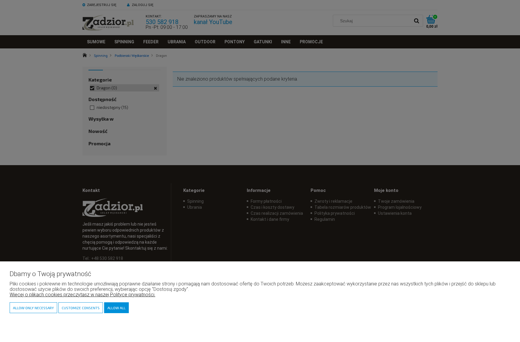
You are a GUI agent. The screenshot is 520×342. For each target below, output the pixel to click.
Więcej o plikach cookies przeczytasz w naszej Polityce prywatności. (82, 294)
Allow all (116, 308)
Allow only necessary (33, 308)
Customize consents (81, 308)
